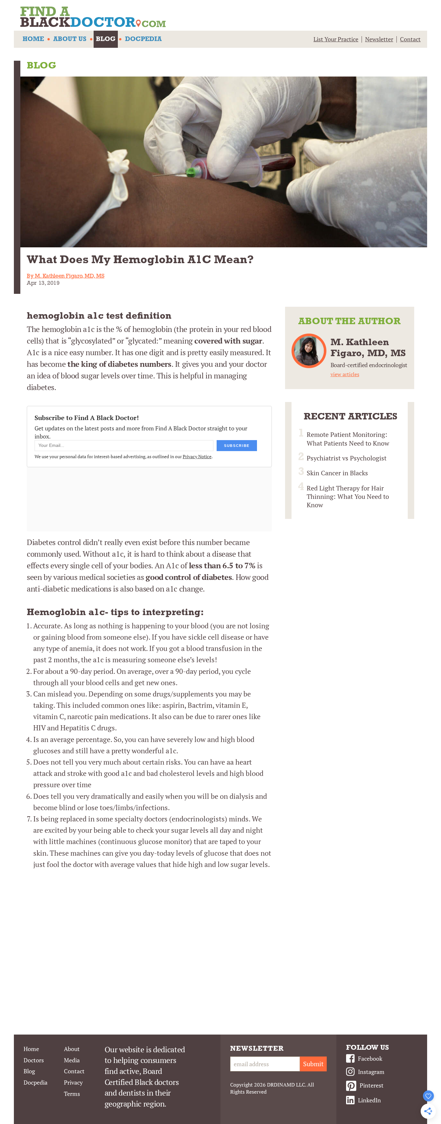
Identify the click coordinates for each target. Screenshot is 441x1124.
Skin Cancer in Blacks (337, 473)
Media (72, 1060)
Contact (410, 39)
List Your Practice (335, 39)
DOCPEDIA (143, 39)
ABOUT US (70, 39)
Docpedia (35, 1082)
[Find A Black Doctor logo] (223, 17)
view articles (345, 374)
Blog (29, 1071)
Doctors (34, 1060)
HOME (33, 39)
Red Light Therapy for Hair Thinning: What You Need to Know (348, 497)
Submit (313, 1063)
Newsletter (379, 39)
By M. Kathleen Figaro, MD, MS (65, 276)
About (72, 1049)
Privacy (73, 1082)
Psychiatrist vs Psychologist (346, 458)
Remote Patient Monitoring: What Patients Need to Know (348, 438)
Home (31, 1049)
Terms (72, 1094)
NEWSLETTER (257, 1049)
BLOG (106, 39)
